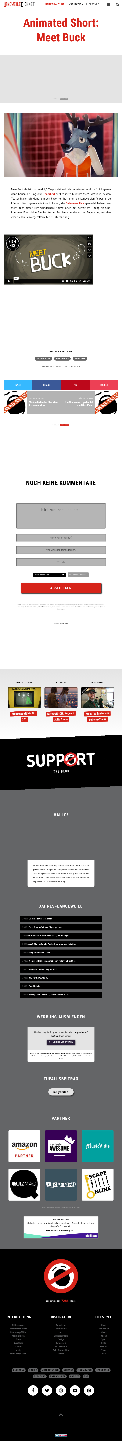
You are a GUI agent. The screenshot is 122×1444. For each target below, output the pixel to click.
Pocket (104, 385)
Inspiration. (76, 4)
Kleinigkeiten (18, 1335)
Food (103, 1325)
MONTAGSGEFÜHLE (24, 683)
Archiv (33, 1370)
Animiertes (43, 359)
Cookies (74, 1376)
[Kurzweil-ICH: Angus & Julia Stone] (61, 705)
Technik (104, 1346)
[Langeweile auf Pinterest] (89, 1390)
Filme (18, 1339)
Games (18, 1346)
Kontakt (68, 1370)
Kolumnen (104, 1328)
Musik (104, 1332)
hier (43, 607)
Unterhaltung (18, 1317)
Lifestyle (103, 1317)
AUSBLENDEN (64, 99)
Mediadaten (85, 1370)
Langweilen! (61, 1092)
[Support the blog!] (61, 762)
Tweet (18, 385)
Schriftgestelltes (61, 1350)
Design (61, 1339)
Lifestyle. (93, 4)
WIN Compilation (18, 1353)
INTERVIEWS (61, 683)
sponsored (103, 1370)
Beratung (39, 1376)
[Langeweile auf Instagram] (61, 1390)
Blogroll (18, 1370)
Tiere (103, 1350)
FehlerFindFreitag (18, 1328)
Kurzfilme (62, 359)
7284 (65, 1301)
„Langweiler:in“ (80, 1032)
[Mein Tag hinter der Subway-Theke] (97, 705)
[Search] (117, 4)
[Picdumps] (61, 1184)
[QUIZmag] (24, 1184)
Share (46, 385)
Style (103, 1342)
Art (61, 1332)
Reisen (104, 1335)
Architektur (61, 1328)
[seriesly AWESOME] (61, 1146)
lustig (18, 1350)
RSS (86, 1376)
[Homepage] (21, 4)
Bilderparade (18, 1325)
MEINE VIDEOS (98, 683)
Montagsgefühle (18, 1332)
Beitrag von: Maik (61, 352)
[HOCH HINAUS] (61, 1414)
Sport (103, 1339)
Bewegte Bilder (61, 1335)
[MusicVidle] (98, 1146)
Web (104, 1353)
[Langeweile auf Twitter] (47, 1390)
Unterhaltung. (55, 4)
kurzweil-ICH (61, 1346)
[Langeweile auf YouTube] (75, 1390)
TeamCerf (49, 194)
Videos (61, 1353)
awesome (80, 359)
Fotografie (61, 1342)
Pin (75, 385)
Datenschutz (57, 1376)
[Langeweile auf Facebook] (33, 1390)
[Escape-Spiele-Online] (98, 1184)
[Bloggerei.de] (61, 1435)
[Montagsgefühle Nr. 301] (24, 705)
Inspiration (61, 1317)
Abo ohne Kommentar (78, 574)
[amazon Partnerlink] (24, 1146)
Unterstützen (50, 1370)
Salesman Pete (75, 203)
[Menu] (108, 4)
